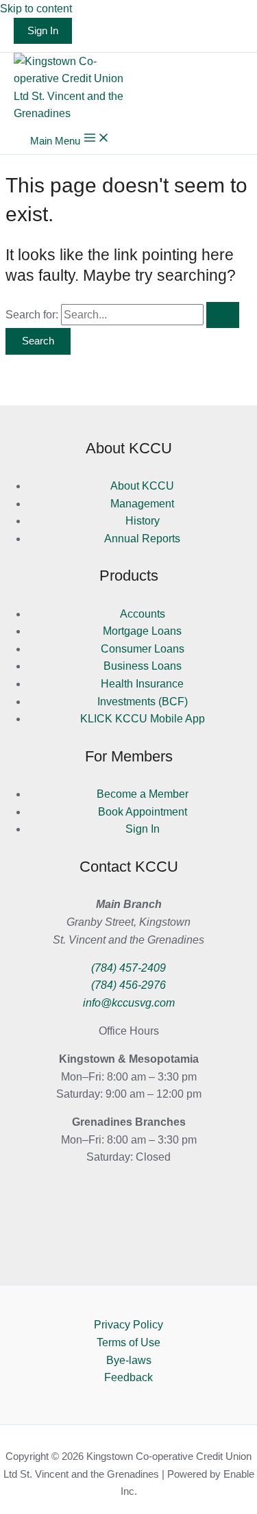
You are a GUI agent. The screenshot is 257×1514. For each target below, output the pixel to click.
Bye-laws (128, 1360)
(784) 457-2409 (128, 968)
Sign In (142, 829)
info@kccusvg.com (129, 1003)
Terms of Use (128, 1342)
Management (142, 503)
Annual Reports (142, 538)
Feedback (128, 1377)
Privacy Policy (128, 1324)
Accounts (142, 614)
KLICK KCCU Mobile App (142, 718)
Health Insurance (142, 684)
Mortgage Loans (142, 631)
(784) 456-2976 (128, 985)
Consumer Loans (142, 649)
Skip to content (36, 8)
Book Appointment (142, 812)
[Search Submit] (222, 315)
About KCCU (142, 486)
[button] (43, 31)
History (142, 521)
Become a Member (142, 794)
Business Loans (142, 666)
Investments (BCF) (142, 701)
